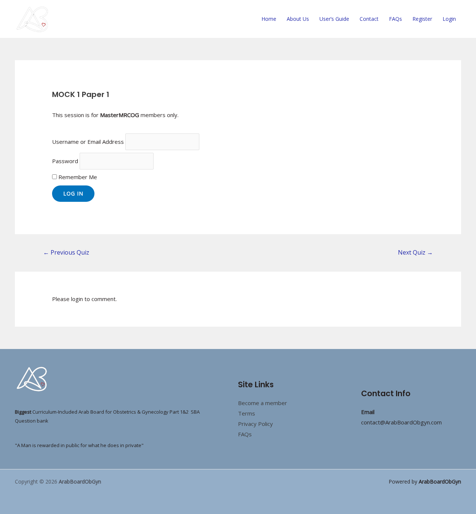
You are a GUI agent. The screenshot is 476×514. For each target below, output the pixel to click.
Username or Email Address (88, 141)
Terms (246, 413)
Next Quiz (415, 252)
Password (65, 161)
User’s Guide (334, 18)
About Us (298, 18)
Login (449, 18)
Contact (369, 18)
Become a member (262, 403)
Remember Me (77, 177)
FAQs (395, 18)
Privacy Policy (255, 423)
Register (422, 18)
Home (268, 18)
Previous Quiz (66, 252)
